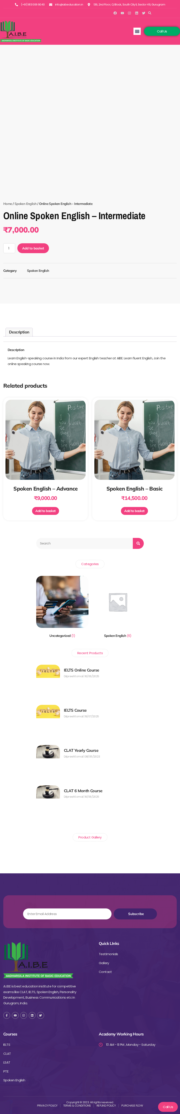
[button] (149, 13)
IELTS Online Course (81, 670)
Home (7, 204)
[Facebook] (115, 13)
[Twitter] (143, 13)
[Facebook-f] (6, 1015)
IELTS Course (75, 710)
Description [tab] (19, 332)
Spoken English (25, 204)
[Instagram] (129, 13)
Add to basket (33, 248)
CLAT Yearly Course (81, 750)
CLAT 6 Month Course (83, 790)
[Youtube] (122, 13)
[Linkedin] (136, 13)
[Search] (138, 543)
